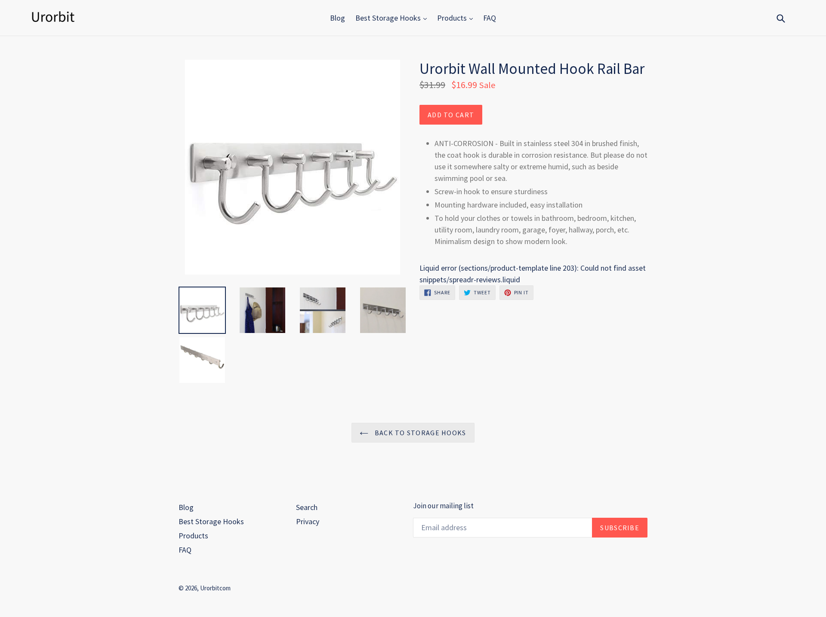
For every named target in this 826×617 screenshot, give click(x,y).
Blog (337, 18)
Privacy (307, 521)
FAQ (489, 18)
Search (306, 507)
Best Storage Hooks (388, 18)
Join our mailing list (443, 505)
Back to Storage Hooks (419, 432)
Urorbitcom (215, 588)
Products (452, 18)
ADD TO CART (451, 114)
